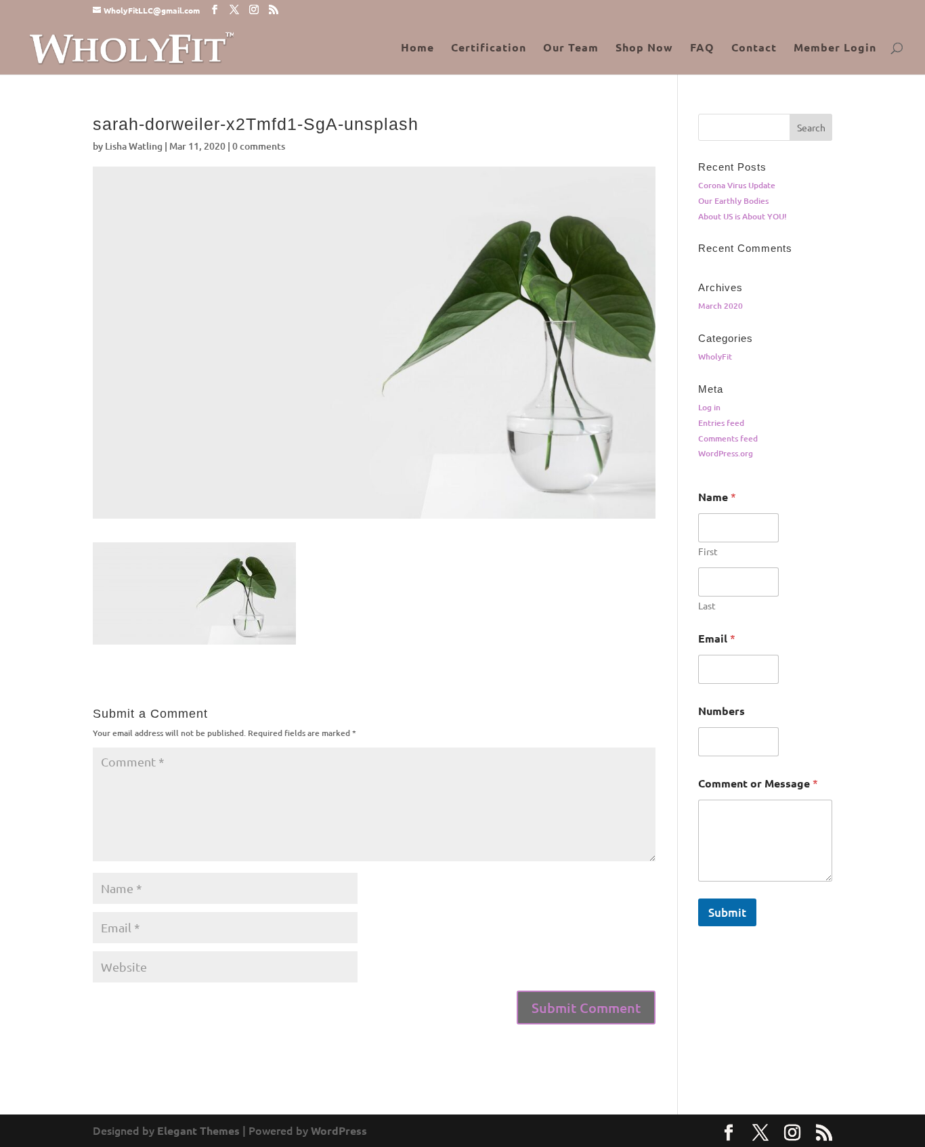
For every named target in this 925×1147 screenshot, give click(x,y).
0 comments (258, 145)
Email (716, 638)
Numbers (721, 710)
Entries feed (721, 423)
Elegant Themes (198, 1130)
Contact (754, 48)
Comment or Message (758, 783)
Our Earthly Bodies (733, 201)
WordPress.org (725, 453)
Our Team (571, 48)
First (708, 551)
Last (707, 605)
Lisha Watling (134, 145)
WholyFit (715, 356)
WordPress (339, 1130)
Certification (488, 48)
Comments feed (728, 438)
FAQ (702, 48)
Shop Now (644, 48)
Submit (727, 912)
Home (417, 48)
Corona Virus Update (736, 185)
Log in (709, 407)
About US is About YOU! (742, 216)
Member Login (835, 48)
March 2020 (720, 305)
